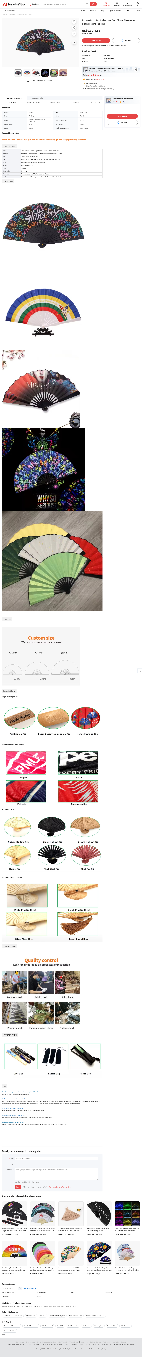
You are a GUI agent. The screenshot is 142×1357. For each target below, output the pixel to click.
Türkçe (111, 1344)
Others (39, 1296)
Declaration (92, 1349)
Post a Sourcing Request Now (60, 1187)
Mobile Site (116, 1342)
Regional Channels (95, 1342)
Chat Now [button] (127, 40)
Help (102, 11)
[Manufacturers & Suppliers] (13, 4)
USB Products (30, 1316)
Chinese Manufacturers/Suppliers (46, 1342)
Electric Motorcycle (8, 1292)
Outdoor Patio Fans (75, 1316)
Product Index (107, 1342)
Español (29, 1344)
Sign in (138, 5)
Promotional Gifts (22, 15)
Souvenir (42, 1316)
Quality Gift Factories (31, 1326)
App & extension (114, 11)
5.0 (114, 102)
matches (5, 1296)
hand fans (109, 1292)
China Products (30, 1342)
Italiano (61, 1344)
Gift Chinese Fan (73, 1326)
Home (4, 15)
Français (43, 1344)
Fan (30, 15)
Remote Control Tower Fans (95, 1316)
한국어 (88, 1344)
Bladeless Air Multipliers (57, 1316)
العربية (82, 1344)
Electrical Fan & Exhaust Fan (13, 1316)
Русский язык (52, 1344)
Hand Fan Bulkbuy (10, 1331)
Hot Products (20, 1342)
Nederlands (75, 1344)
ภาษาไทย (105, 1344)
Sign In (85, 89)
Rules (138, 11)
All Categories (9, 11)
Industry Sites (84, 1342)
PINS (72, 1292)
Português (36, 1344)
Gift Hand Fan (125, 1326)
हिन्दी (99, 1344)
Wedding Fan (98, 1326)
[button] (95, 102)
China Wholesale (62, 1342)
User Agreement (82, 1349)
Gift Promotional (47, 1326)
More (4, 1335)
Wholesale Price (73, 1342)
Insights (123, 1342)
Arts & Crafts (11, 15)
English (22, 1344)
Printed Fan (86, 1326)
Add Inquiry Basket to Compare (41, 80)
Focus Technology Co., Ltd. (57, 1349)
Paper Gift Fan (112, 1326)
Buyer (92, 11)
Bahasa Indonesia (129, 1344)
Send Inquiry (96, 40)
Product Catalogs (31, 1288)
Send (17, 1187)
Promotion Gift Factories (12, 1326)
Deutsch (67, 1344)
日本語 (94, 1344)
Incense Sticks (41, 1292)
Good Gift (60, 1326)
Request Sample (120, 45)
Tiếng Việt (118, 1344)
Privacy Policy (102, 1349)
